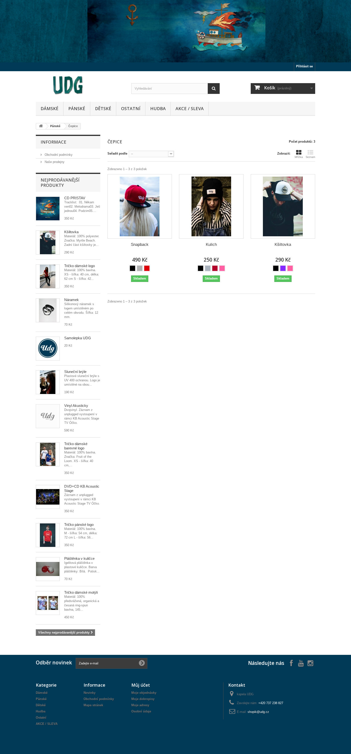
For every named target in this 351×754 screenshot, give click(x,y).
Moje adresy (140, 705)
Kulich (211, 244)
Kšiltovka (71, 232)
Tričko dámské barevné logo (75, 446)
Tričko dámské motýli (81, 592)
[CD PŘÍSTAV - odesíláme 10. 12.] (48, 209)
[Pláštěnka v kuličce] (48, 569)
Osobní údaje (141, 711)
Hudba (158, 108)
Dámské (49, 108)
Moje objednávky (143, 693)
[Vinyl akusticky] (48, 416)
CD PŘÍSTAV (74, 198)
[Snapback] (140, 206)
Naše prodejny (54, 162)
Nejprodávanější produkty (60, 182)
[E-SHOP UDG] (80, 85)
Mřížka (299, 157)
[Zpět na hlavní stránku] (40, 126)
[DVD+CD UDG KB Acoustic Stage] (48, 497)
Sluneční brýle (75, 372)
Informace (53, 142)
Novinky (90, 693)
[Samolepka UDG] (48, 349)
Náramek (71, 300)
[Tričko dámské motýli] (48, 603)
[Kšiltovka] (48, 242)
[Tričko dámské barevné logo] (48, 454)
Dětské (103, 108)
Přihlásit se (304, 66)
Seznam (310, 157)
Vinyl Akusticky (76, 406)
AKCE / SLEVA (190, 108)
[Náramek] (48, 310)
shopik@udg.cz (258, 712)
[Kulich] (211, 206)
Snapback (140, 244)
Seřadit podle (117, 153)
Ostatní (130, 108)
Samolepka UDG (77, 338)
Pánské (76, 108)
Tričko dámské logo (79, 266)
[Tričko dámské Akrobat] (48, 276)
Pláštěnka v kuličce (79, 558)
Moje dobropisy (142, 699)
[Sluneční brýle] (48, 382)
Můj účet (140, 685)
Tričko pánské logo (79, 524)
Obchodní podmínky (58, 154)
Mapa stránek (93, 705)
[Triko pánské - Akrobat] (48, 535)
